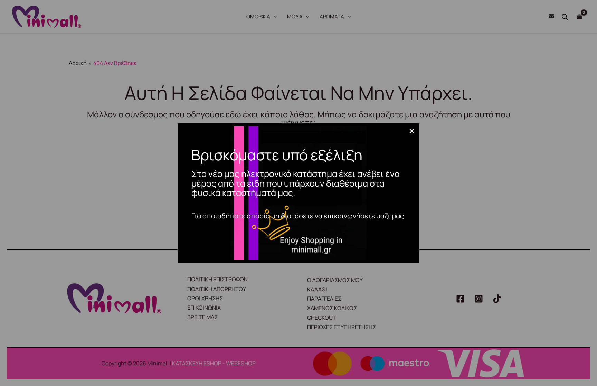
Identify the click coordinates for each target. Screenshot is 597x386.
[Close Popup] (411, 131)
